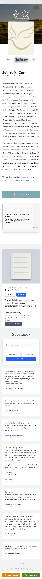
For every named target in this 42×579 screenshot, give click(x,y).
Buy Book (21, 294)
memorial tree (27, 177)
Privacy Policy (15, 570)
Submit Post (21, 359)
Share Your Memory (13, 324)
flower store (25, 180)
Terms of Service (26, 570)
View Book (10, 294)
